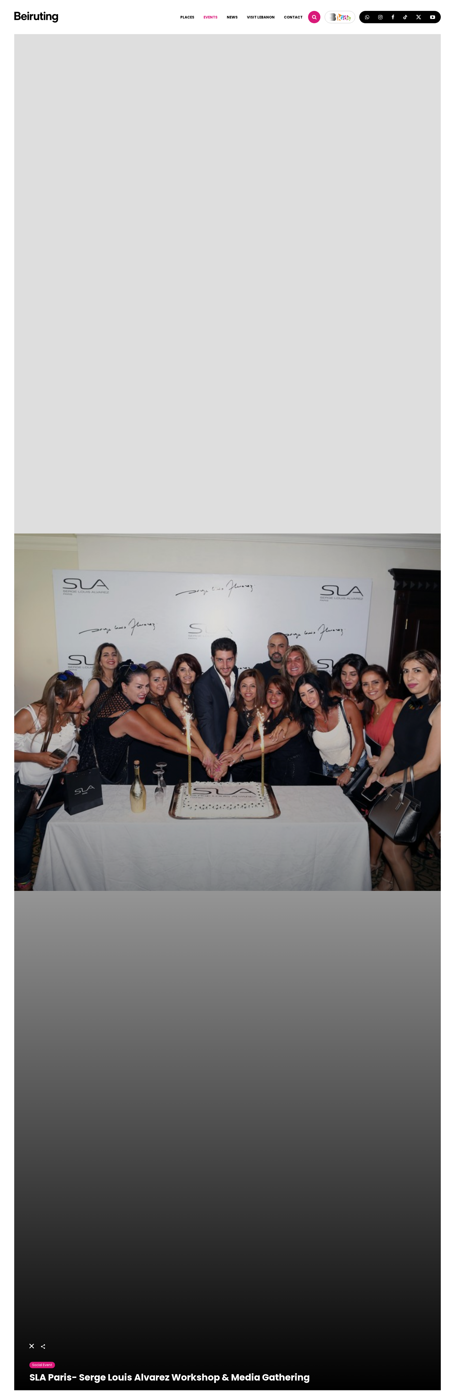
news (232, 17)
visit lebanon (261, 17)
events (211, 17)
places (187, 17)
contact (293, 17)
